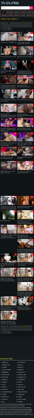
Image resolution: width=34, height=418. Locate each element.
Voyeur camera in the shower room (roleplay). (25, 264)
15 (15, 23)
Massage (11, 15)
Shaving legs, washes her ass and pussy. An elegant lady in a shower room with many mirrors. (25, 294)
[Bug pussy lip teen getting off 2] (25, 54)
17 (21, 23)
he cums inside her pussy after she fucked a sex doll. (24, 129)
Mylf (3, 401)
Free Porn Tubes (22, 374)
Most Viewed (10, 12)
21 (2, 26)
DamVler (4, 387)
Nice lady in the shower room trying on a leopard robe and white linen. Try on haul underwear (25, 280)
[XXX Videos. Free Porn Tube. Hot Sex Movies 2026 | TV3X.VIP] (10, 4)
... (8, 23)
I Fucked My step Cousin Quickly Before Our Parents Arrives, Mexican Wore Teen (24, 72)
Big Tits (29, 12)
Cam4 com (5, 399)
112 (5, 29)
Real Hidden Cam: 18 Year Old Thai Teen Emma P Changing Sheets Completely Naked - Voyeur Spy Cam (25, 222)
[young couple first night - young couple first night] (25, 40)
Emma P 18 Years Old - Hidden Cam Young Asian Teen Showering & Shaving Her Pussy (8, 280)
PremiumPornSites (22, 391)
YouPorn (4, 394)
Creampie (23, 12)
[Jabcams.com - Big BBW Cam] (9, 40)
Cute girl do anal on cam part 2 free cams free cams (25, 207)
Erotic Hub (4, 389)
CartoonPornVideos (7, 391)
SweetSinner (21, 394)
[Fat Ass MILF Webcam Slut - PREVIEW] (25, 155)
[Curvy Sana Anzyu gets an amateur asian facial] (25, 169)
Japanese (17, 12)
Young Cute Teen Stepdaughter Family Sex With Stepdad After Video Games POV (9, 116)
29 (27, 26)
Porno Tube (21, 389)
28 (24, 26)
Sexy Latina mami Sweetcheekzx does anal (23, 86)
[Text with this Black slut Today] (25, 98)
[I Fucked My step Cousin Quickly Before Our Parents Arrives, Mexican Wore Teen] (25, 69)
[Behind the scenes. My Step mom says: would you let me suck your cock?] (25, 141)
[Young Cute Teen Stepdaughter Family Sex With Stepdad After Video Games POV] (9, 112)
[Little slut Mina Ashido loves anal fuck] (9, 69)
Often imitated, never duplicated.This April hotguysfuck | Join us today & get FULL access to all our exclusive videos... (25, 237)
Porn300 (4, 367)
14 (11, 23)
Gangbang (4, 15)
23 (8, 26)
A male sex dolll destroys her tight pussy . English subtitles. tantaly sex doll (8, 130)
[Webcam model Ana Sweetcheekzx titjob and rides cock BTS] (25, 112)
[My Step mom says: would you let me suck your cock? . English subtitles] (9, 141)
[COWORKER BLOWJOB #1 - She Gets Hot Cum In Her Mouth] (9, 262)
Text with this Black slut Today (25, 99)
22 (5, 26)
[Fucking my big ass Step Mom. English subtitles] (9, 155)
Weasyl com (5, 362)
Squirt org (20, 384)
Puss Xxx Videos (6, 369)
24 (11, 26)
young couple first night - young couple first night (23, 43)
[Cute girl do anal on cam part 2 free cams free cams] (25, 204)
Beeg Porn (4, 379)
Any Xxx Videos (22, 399)
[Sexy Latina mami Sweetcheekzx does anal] (25, 83)
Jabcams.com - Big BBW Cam (8, 42)
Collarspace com (22, 377)
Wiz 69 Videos (21, 362)
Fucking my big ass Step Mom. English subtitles (7, 157)
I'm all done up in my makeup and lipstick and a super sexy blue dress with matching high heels (8, 208)
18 (24, 23)
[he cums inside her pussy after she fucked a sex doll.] (25, 126)
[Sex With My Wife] (9, 218)
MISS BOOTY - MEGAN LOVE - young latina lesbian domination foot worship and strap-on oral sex (9, 237)
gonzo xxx (20, 364)
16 (18, 23)
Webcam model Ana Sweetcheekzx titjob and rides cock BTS (25, 115)
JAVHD (20, 396)
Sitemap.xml (22, 404)
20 (30, 23)
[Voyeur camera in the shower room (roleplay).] (25, 262)
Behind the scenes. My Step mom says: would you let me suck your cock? (24, 144)
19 (27, 23)
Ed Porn (20, 382)
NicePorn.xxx (5, 396)
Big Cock (17, 15)
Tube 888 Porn (21, 379)
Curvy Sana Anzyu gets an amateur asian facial (24, 172)
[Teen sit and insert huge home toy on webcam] (9, 98)
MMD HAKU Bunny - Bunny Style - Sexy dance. (8, 172)
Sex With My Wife (5, 220)
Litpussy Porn (21, 372)
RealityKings (5, 372)
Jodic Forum (5, 377)
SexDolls (20, 401)
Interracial (29, 15)
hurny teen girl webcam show (8, 56)
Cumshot (23, 15)
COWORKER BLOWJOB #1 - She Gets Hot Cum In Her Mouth (8, 265)
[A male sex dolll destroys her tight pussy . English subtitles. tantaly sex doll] (9, 126)
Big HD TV (20, 367)
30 (30, 26)
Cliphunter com (6, 364)
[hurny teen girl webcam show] (9, 54)
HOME (3, 12)
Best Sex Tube (21, 387)
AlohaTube (20, 369)
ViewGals (4, 382)
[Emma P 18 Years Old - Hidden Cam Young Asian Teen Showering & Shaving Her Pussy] (9, 276)
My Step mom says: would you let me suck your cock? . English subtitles (9, 144)
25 (15, 26)
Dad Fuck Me (5, 374)
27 (21, 26)
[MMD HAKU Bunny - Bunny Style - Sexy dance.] (9, 169)
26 (18, 26)
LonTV (4, 384)
